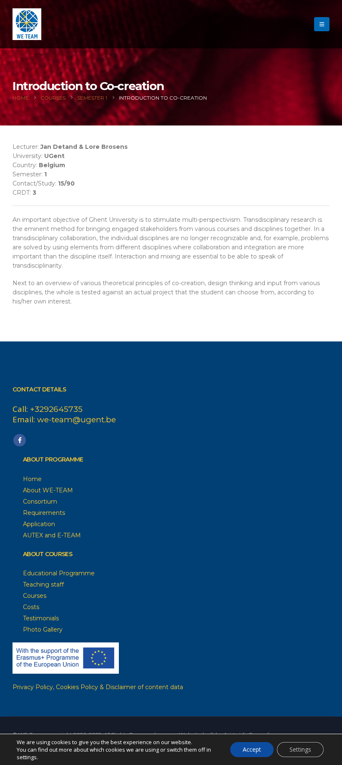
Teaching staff (43, 584)
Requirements (44, 513)
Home (32, 479)
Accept (252, 749)
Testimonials (41, 618)
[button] (321, 24)
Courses (34, 595)
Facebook (19, 440)
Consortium (40, 501)
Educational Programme (59, 573)
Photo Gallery (43, 629)
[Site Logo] (27, 24)
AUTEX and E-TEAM (52, 535)
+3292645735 (56, 409)
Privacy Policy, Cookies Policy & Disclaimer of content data (98, 687)
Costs (31, 607)
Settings (300, 749)
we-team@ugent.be (76, 419)
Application (39, 524)
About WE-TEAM (48, 490)
